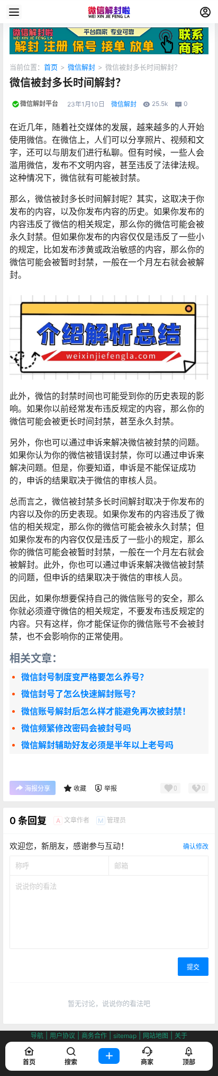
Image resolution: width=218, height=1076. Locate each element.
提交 (193, 967)
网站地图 (155, 1036)
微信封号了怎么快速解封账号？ (80, 694)
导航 (37, 1036)
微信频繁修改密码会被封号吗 (76, 728)
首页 (51, 67)
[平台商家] (109, 32)
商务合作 (94, 1036)
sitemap (125, 1036)
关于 (181, 1036)
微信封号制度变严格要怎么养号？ (84, 677)
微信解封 (81, 67)
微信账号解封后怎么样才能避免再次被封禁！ (105, 711)
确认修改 (195, 846)
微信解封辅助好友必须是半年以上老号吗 (97, 745)
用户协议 (62, 1036)
